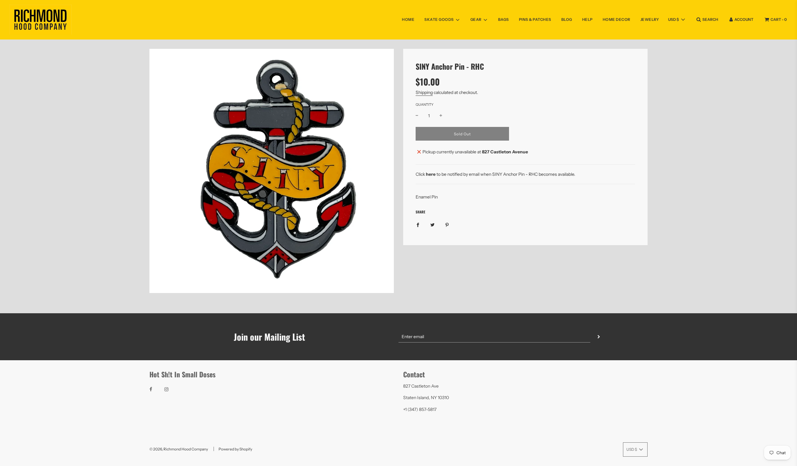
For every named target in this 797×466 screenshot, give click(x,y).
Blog (566, 19)
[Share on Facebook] (418, 224)
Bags (503, 19)
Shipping (424, 92)
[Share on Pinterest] (447, 224)
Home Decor (616, 19)
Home (408, 19)
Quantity (424, 104)
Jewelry (649, 19)
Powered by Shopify (235, 449)
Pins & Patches (535, 19)
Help (587, 19)
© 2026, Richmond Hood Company (178, 449)
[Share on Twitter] (432, 224)
